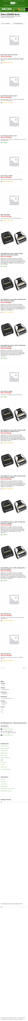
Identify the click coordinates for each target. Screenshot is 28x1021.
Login (13, 3)
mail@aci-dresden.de (8, 729)
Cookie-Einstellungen (6, 769)
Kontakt (2, 764)
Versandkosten (4, 750)
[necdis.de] (11, 9)
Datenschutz (4, 755)
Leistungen (3, 781)
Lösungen (3, 779)
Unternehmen (4, 767)
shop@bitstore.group (20, 5)
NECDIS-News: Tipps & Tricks (7, 788)
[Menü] (24, 9)
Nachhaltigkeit (4, 786)
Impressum (3, 762)
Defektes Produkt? (5, 748)
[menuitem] (5, 1)
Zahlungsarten (4, 753)
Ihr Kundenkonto (5, 746)
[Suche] (21, 9)
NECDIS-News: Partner (6, 791)
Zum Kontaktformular (8, 735)
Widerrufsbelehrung (5, 757)
